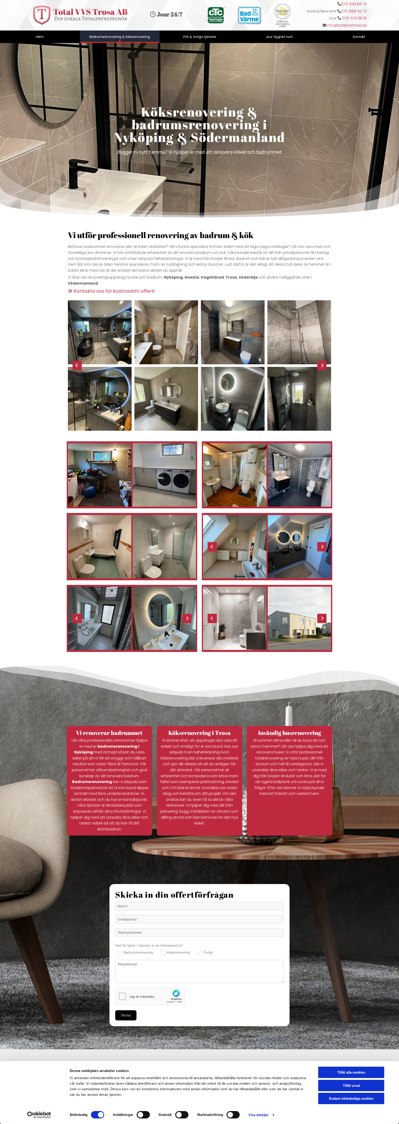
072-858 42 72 (354, 11)
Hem (40, 36)
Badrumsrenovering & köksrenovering (120, 36)
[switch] (143, 1114)
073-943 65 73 (354, 4)
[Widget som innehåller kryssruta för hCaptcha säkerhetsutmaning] (150, 996)
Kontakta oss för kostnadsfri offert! (111, 291)
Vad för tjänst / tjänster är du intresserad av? (149, 945)
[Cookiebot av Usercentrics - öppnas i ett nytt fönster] (39, 1115)
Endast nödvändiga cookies (351, 1098)
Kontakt (359, 36)
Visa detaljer (258, 1115)
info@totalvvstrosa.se (347, 25)
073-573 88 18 (354, 18)
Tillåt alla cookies (351, 1072)
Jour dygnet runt (279, 36)
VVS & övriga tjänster (199, 36)
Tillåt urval (351, 1085)
